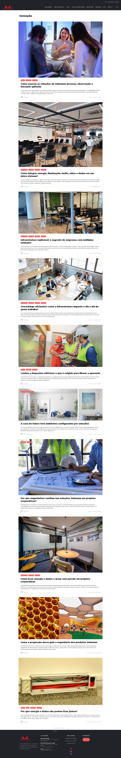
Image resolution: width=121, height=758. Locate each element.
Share (90, 97)
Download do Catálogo (71, 738)
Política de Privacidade (71, 741)
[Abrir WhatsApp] (117, 754)
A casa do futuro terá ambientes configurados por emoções (55, 423)
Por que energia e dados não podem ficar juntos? (49, 711)
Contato (86, 739)
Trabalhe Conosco (71, 743)
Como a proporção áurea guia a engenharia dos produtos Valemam (59, 642)
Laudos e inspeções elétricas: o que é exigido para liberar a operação (60, 373)
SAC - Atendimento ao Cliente (112, 2)
